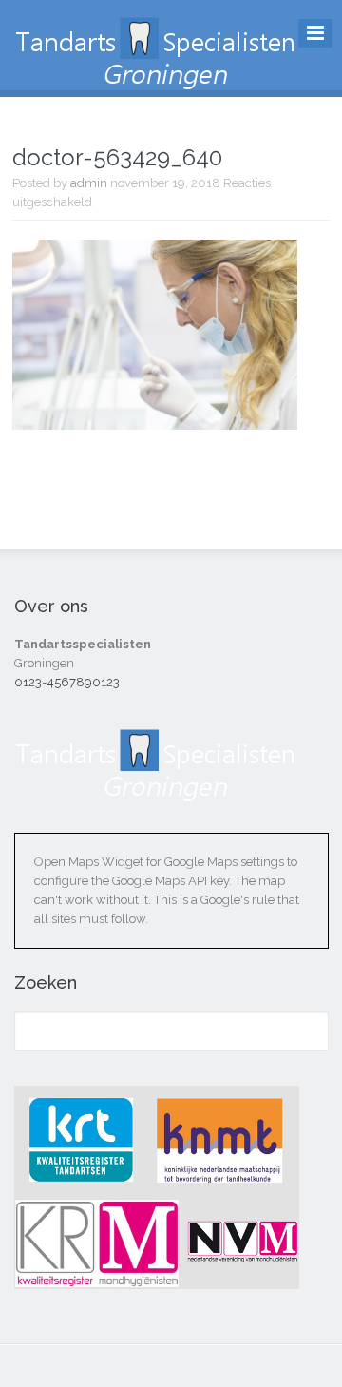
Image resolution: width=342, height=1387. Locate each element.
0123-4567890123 (67, 682)
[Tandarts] (156, 77)
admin (88, 183)
